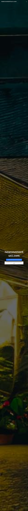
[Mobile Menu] (26, 1)
